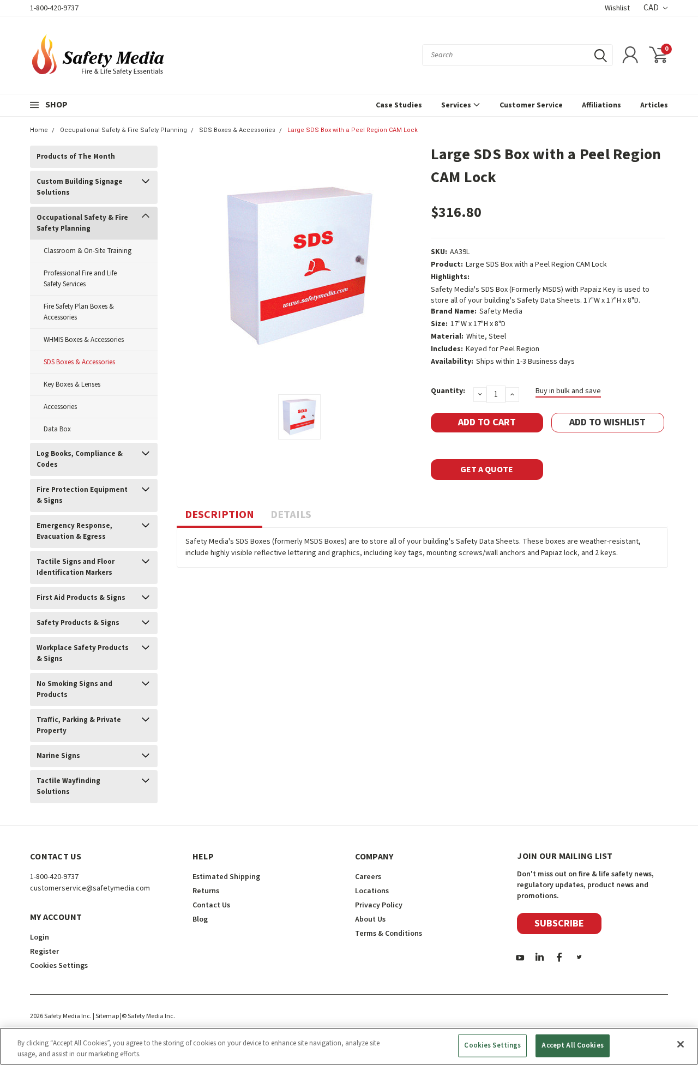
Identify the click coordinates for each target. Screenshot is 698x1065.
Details (290, 514)
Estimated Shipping (226, 876)
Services (457, 105)
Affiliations (601, 105)
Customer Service (531, 105)
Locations (372, 891)
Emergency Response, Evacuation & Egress (74, 531)
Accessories (60, 407)
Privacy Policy (378, 905)
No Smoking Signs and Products (74, 689)
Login (39, 937)
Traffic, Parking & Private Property (79, 725)
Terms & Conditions (388, 933)
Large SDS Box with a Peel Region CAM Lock (352, 130)
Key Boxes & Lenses (72, 384)
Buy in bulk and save (568, 391)
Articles (654, 105)
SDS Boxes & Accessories (237, 130)
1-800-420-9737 (54, 8)
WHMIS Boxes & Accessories (84, 340)
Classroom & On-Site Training (87, 251)
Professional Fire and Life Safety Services (80, 278)
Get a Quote (486, 470)
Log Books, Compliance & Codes (80, 459)
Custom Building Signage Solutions (80, 187)
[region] (349, 1046)
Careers (368, 876)
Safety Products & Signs (78, 623)
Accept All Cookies (572, 1045)
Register (44, 951)
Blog (200, 919)
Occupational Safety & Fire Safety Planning (123, 130)
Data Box (57, 429)
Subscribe (559, 923)
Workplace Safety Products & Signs (83, 653)
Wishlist (617, 8)
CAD (651, 8)
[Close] (681, 1044)
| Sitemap (106, 1016)
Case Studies (399, 105)
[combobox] (517, 55)
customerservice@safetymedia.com (90, 888)
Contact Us (211, 905)
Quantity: (448, 391)
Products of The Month (76, 156)
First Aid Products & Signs (81, 598)
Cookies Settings (492, 1045)
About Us (370, 919)
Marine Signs (58, 756)
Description (219, 514)
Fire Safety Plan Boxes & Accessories (79, 312)
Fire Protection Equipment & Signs (82, 495)
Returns (205, 891)
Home (39, 130)
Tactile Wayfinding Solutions (68, 786)
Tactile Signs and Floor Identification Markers (76, 567)
